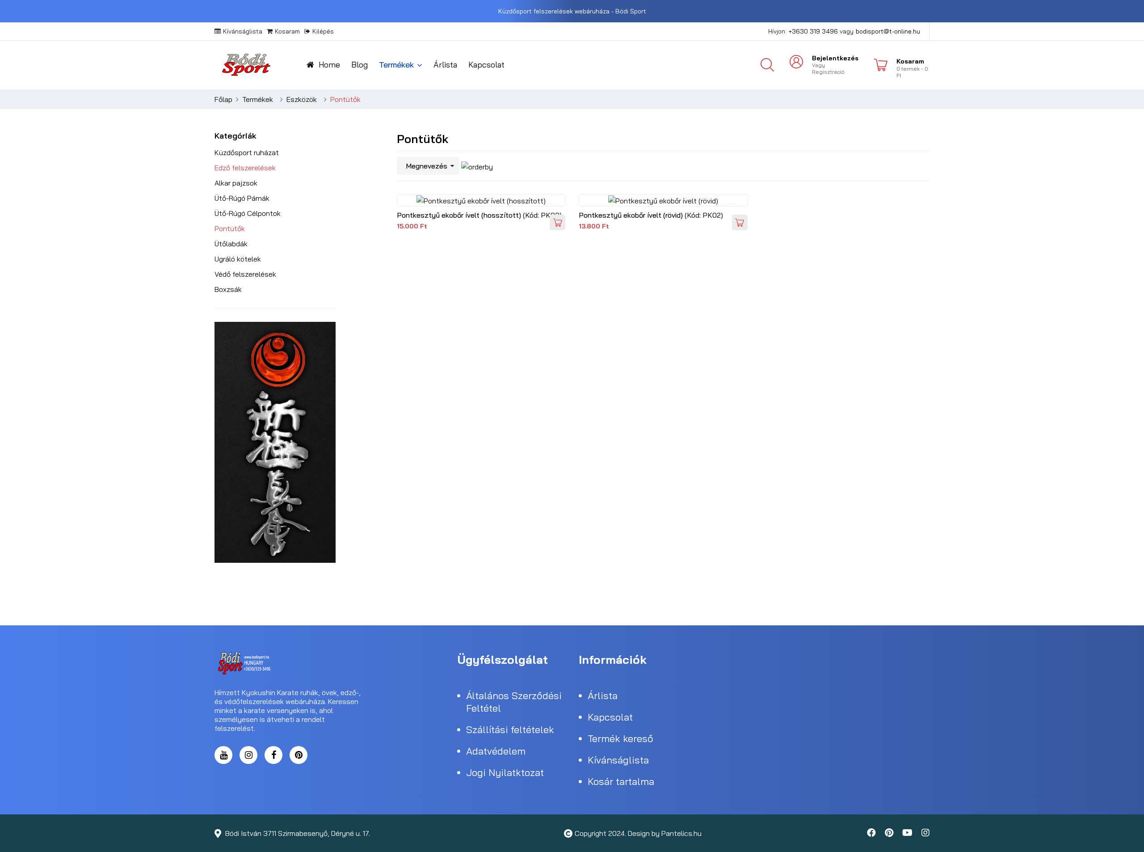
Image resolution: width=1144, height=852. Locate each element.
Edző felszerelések (245, 167)
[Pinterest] (298, 755)
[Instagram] (248, 755)
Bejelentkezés (835, 58)
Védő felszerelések (245, 274)
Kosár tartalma (621, 781)
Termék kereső (620, 738)
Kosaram (287, 31)
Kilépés (323, 31)
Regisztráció (828, 71)
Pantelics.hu (681, 833)
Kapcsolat (486, 64)
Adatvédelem (496, 751)
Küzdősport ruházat (246, 152)
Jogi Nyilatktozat (505, 772)
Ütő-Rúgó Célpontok (247, 213)
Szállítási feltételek (510, 729)
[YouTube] (223, 755)
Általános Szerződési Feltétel (514, 701)
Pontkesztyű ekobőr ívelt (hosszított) (460, 215)
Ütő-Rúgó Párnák (241, 198)
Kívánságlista (242, 31)
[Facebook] (273, 755)
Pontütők (229, 228)
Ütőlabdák (231, 243)
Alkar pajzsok (235, 182)
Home (329, 64)
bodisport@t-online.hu (888, 31)
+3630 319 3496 (813, 31)
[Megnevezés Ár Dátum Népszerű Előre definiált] (428, 166)
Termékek (396, 64)
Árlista (445, 64)
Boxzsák (228, 289)
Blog (359, 64)
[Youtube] (907, 833)
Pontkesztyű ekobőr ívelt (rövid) (632, 215)
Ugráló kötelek (237, 258)
